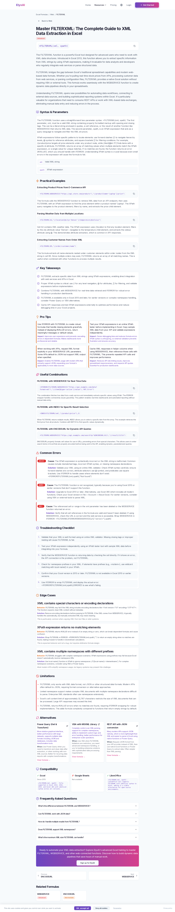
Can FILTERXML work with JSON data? (54, 814)
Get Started (148, 5)
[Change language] (121, 5)
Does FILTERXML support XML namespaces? (56, 829)
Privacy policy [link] (167, 908)
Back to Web (47, 21)
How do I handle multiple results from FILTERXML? (59, 821)
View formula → (43, 760)
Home (88, 5)
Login (128, 5)
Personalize (117, 908)
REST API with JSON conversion (117, 726)
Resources (99, 5)
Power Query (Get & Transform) (47, 726)
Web (52, 14)
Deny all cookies (101, 908)
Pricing (113, 5)
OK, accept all (82, 908)
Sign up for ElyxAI (87, 863)
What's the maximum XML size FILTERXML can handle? (61, 837)
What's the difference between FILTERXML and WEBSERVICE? (64, 806)
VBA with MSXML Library (84, 724)
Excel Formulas (42, 14)
